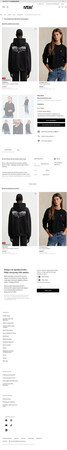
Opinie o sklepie (7, 345)
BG (9, 441)
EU (12, 441)
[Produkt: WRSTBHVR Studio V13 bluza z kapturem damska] (20, 54)
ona (3, 7)
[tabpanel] (33, 169)
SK (19, 441)
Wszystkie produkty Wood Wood (51, 125)
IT (15, 441)
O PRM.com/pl (6, 316)
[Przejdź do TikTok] (12, 426)
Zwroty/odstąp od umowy (9, 333)
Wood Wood (40, 95)
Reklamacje (6, 336)
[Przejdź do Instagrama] (12, 421)
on (7, 7)
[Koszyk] (66, 7)
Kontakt (5, 358)
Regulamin (16, 438)
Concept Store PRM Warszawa (8, 319)
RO (18, 441)
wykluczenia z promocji (12, 298)
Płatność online (7, 399)
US (25, 441)
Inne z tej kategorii (51, 120)
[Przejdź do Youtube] (7, 426)
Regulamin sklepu (7, 339)
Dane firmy (23, 438)
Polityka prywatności (7, 438)
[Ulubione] (62, 7)
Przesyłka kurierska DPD (9, 375)
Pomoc (4, 355)
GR (13, 441)
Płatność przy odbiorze (9, 402)
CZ (10, 441)
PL (16, 441)
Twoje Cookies (31, 438)
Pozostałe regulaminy (8, 342)
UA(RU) (23, 441)
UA (20, 441)
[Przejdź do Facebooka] (7, 421)
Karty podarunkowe (8, 330)
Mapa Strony (39, 438)
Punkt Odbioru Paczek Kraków (10, 381)
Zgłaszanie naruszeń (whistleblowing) (8, 351)
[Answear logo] (28, 7)
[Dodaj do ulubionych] (35, 29)
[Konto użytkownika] (59, 7)
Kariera (4, 348)
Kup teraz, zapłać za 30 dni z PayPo (10, 405)
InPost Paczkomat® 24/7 (9, 378)
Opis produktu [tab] (8, 150)
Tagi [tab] (18, 150)
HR (14, 441)
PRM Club (5, 361)
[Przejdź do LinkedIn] (7, 431)
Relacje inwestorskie (8, 323)
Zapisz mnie (48, 290)
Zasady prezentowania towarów (9, 326)
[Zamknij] (63, 1)
